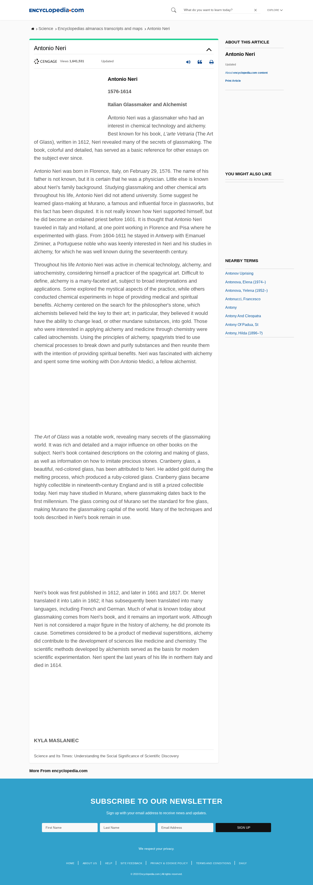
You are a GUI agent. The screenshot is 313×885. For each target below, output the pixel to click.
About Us (90, 863)
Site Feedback (131, 863)
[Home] (56, 10)
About (246, 72)
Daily (243, 863)
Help (108, 863)
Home (70, 863)
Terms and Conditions (213, 863)
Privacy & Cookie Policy (169, 863)
